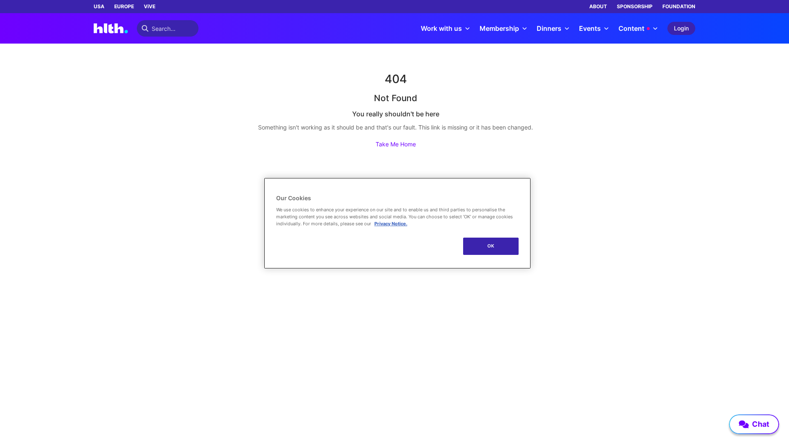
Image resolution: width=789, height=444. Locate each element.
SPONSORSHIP (635, 6)
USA (99, 6)
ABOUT (598, 6)
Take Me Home (396, 144)
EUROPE (124, 6)
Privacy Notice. (390, 224)
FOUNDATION (678, 6)
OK (490, 246)
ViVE (149, 6)
